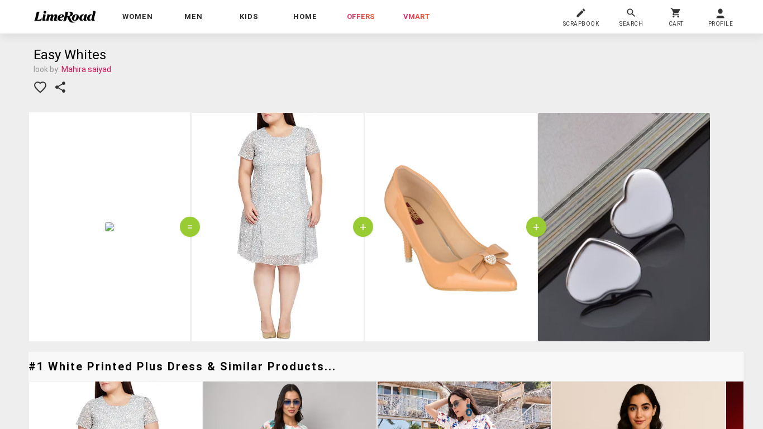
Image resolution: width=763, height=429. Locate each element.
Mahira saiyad (86, 69)
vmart (416, 16)
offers (361, 16)
